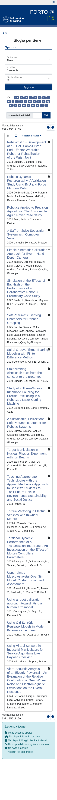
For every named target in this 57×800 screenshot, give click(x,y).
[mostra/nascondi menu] (53, 2)
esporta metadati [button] (30, 135)
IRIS (4, 33)
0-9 (16, 98)
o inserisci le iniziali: (20, 115)
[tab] (8, 136)
